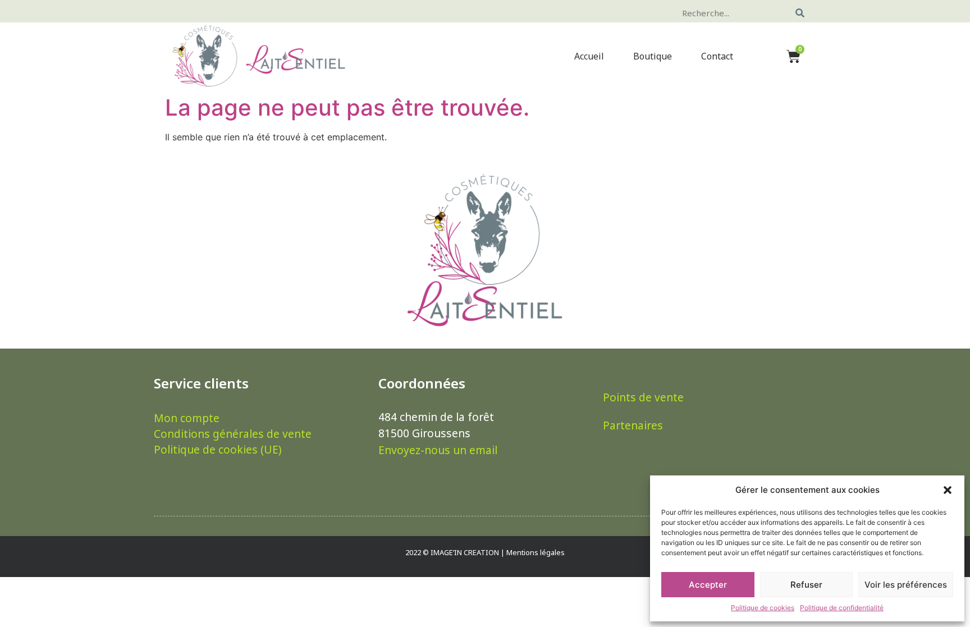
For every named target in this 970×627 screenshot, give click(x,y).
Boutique (652, 56)
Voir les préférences (905, 584)
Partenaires (633, 425)
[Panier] (793, 56)
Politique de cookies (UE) (218, 449)
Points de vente (643, 397)
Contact (717, 56)
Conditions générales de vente (233, 434)
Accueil (589, 56)
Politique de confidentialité (842, 607)
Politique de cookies (762, 607)
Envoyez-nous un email (437, 449)
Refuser (806, 584)
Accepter (708, 584)
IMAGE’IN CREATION (465, 552)
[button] (947, 490)
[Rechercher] (800, 12)
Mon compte (186, 418)
